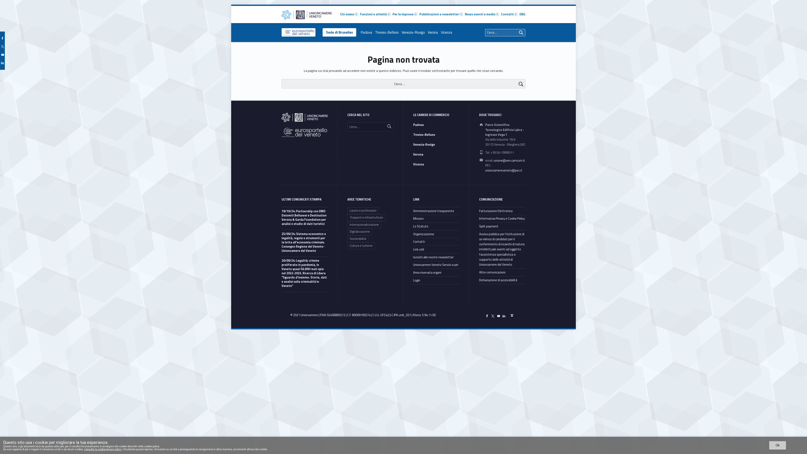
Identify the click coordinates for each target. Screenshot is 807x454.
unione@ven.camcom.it (509, 160)
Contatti (507, 14)
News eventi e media (480, 14)
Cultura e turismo (361, 245)
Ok (778, 445)
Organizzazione (423, 234)
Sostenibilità (358, 238)
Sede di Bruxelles (339, 32)
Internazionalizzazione (364, 224)
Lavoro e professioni (363, 210)
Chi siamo (347, 14)
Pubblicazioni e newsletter (439, 14)
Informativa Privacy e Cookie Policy (502, 218)
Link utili (418, 249)
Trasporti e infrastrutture (366, 217)
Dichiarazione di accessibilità (498, 280)
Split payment (488, 226)
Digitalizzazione (360, 231)
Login (416, 280)
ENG (522, 14)
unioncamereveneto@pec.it (503, 170)
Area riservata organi (427, 272)
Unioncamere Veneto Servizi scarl (435, 264)
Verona (433, 32)
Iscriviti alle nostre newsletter (433, 257)
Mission (418, 218)
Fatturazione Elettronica (496, 211)
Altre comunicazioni (492, 272)
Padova (366, 32)
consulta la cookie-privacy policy (102, 449)
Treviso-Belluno (387, 32)
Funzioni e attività (373, 14)
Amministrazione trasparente (433, 211)
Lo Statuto (420, 226)
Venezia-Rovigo (413, 32)
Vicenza (446, 32)
